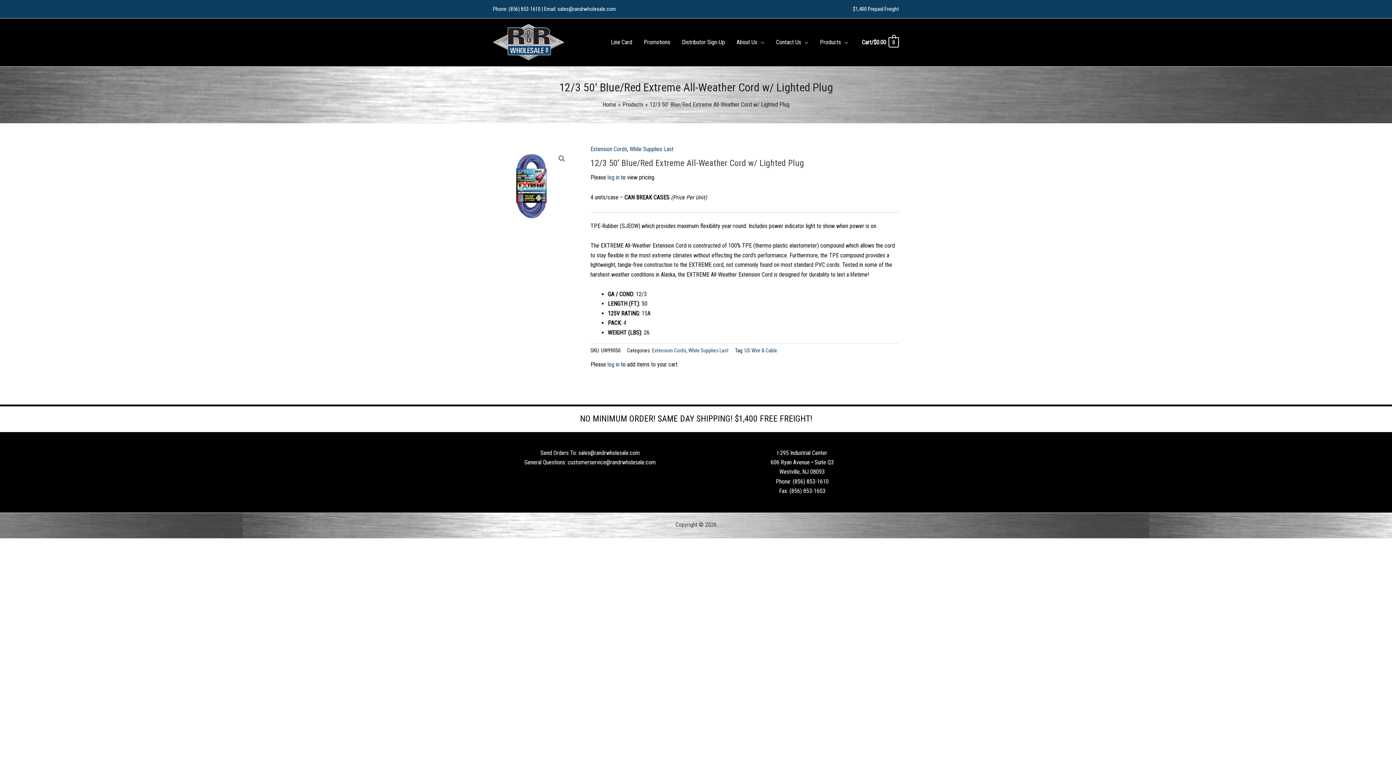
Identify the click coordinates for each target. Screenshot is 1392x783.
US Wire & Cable (761, 351)
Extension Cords (609, 149)
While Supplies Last (652, 149)
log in (614, 177)
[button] (761, 42)
